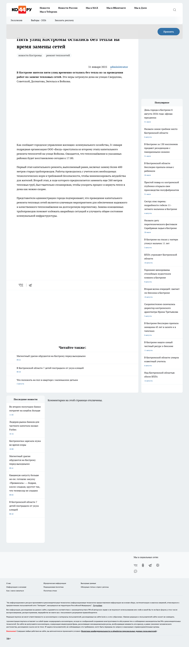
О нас (8, 583)
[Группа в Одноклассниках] (143, 565)
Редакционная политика (53, 587)
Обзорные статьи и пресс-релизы (95, 587)
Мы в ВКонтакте (116, 7)
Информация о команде (16, 587)
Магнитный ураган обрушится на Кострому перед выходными (51, 358)
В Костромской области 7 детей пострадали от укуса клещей (50, 369)
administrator (119, 67)
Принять (168, 31)
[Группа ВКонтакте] (135, 565)
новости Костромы (30, 55)
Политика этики (50, 591)
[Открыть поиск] (174, 10)
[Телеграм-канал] (150, 565)
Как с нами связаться (15, 591)
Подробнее (97, 605)
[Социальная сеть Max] (135, 571)
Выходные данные (88, 583)
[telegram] (31, 285)
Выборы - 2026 (38, 20)
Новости (45, 7)
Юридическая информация (55, 583)
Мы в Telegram (48, 11)
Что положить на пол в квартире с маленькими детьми (47, 381)
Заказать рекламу (64, 20)
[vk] (21, 285)
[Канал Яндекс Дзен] (157, 565)
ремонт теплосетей (58, 55)
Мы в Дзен (140, 7)
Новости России (68, 7)
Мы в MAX (92, 7)
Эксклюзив (16, 20)
